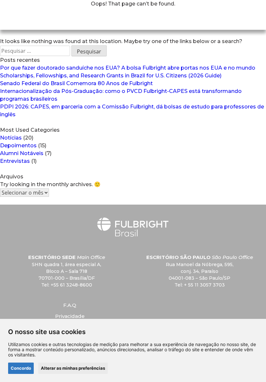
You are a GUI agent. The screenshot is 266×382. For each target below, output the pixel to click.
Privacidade (70, 316)
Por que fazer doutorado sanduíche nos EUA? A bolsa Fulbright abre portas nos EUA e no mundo (127, 68)
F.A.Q (69, 305)
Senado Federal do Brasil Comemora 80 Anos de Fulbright (76, 83)
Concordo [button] (21, 368)
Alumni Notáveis (21, 153)
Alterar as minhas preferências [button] (73, 368)
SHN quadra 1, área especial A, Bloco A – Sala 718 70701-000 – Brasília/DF (66, 271)
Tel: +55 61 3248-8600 (66, 285)
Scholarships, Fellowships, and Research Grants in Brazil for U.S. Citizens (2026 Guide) (111, 76)
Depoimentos (18, 145)
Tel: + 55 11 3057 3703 (200, 285)
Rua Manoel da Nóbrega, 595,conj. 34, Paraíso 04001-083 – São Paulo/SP (200, 271)
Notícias (11, 138)
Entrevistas (15, 161)
